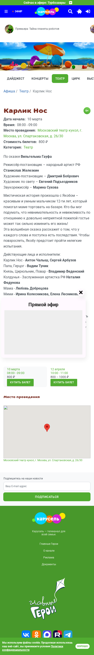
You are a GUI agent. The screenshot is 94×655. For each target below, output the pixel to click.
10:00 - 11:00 (59, 373)
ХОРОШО (82, 646)
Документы (49, 564)
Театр (60, 78)
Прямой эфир (43, 304)
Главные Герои (49, 543)
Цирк (76, 78)
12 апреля (57, 369)
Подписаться (47, 497)
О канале (48, 550)
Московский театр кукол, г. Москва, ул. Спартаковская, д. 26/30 (42, 460)
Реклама (48, 557)
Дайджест (15, 78)
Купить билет (20, 382)
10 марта (13, 369)
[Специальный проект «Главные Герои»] (47, 599)
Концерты (39, 78)
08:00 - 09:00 (15, 373)
